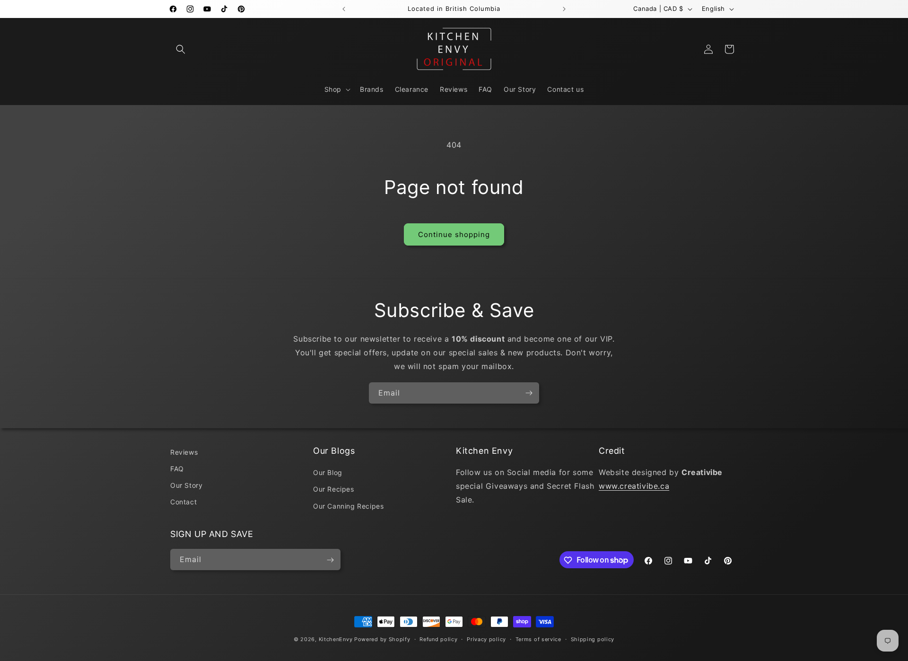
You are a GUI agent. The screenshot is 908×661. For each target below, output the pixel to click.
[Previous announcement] (343, 9)
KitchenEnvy (336, 639)
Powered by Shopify (382, 639)
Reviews (184, 452)
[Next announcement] (564, 9)
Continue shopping (454, 234)
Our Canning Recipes (348, 506)
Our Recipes (333, 489)
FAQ (177, 469)
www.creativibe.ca (634, 486)
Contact (183, 502)
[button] (180, 49)
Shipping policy (593, 638)
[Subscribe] (528, 393)
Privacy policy (486, 638)
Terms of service (538, 638)
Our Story (186, 486)
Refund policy (438, 638)
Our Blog (327, 473)
